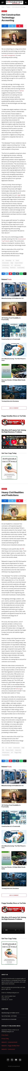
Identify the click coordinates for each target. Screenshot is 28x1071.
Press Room (5, 1035)
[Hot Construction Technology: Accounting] (14, 37)
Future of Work (18, 263)
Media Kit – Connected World (9, 1042)
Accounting (8, 260)
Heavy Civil (18, 750)
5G (3, 260)
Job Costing (17, 265)
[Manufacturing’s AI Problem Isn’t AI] (14, 289)
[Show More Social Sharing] (24, 25)
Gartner (21, 91)
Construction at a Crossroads (11, 339)
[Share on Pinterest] (19, 25)
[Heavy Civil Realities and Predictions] (14, 512)
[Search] (25, 2)
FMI (23, 549)
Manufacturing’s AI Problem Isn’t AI (12, 298)
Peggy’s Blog (18, 752)
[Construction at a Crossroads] (14, 330)
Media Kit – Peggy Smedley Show (10, 1045)
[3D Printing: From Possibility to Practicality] (14, 309)
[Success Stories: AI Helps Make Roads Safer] (14, 371)
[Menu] (3, 2)
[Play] (3, 447)
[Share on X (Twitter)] (12, 25)
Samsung (18, 689)
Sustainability (20, 267)
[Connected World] (14, 2)
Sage (18, 195)
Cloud (17, 260)
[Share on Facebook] (5, 25)
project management (9, 55)
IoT (12, 265)
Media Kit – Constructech (8, 1049)
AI (13, 260)
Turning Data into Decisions (10, 401)
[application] (14, 442)
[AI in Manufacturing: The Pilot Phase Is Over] (14, 350)
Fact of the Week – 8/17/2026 (9, 1016)
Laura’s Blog (5, 267)
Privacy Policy (5, 1038)
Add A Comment (14, 408)
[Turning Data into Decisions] (14, 392)
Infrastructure (5, 265)
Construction (5, 263)
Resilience (12, 267)
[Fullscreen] (24, 447)
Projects (4, 11)
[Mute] (22, 447)
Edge (12, 263)
